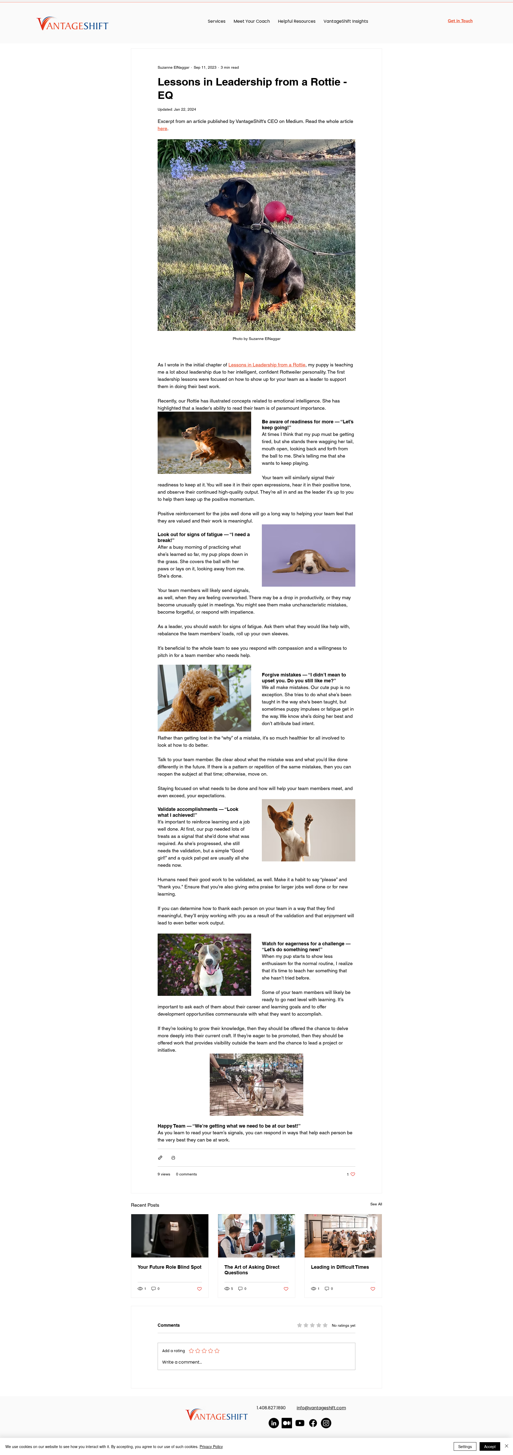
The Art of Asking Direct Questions (251, 1269)
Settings (465, 1446)
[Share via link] (160, 1157)
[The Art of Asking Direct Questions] (256, 1235)
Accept (490, 1446)
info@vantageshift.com (321, 1408)
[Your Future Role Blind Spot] (169, 1235)
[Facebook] (313, 1423)
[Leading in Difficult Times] (343, 1235)
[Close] (506, 1446)
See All (376, 1204)
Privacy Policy (211, 1446)
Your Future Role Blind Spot (169, 1267)
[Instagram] (326, 1423)
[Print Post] (173, 1157)
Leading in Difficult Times (340, 1267)
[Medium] (287, 1423)
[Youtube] (300, 1423)
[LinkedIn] (274, 1423)
